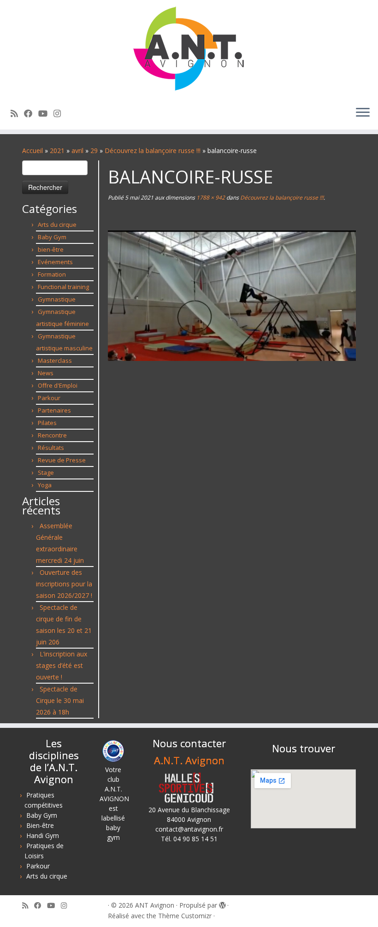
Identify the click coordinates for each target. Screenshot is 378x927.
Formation (52, 274)
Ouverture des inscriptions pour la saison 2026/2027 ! (64, 584)
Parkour (49, 398)
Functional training (63, 287)
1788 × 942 (210, 197)
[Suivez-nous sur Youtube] (45, 113)
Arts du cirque (57, 224)
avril (77, 150)
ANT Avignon (154, 905)
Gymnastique (57, 299)
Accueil (32, 150)
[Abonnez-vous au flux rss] (17, 113)
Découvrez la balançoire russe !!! (153, 150)
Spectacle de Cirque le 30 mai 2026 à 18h (60, 700)
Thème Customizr (185, 915)
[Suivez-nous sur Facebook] (31, 113)
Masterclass (55, 360)
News (45, 373)
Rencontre (52, 435)
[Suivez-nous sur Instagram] (60, 113)
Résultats (51, 447)
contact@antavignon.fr (189, 829)
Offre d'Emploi (57, 385)
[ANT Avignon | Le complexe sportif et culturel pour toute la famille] (189, 49)
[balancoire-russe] (232, 294)
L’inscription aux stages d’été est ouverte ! (61, 665)
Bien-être (40, 825)
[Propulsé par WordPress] (222, 903)
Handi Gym (42, 835)
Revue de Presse (62, 460)
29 (94, 150)
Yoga (45, 485)
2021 (57, 150)
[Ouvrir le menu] (363, 113)
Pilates (47, 423)
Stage (46, 472)
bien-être (51, 249)
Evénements (55, 262)
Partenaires (54, 410)
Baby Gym (52, 237)
